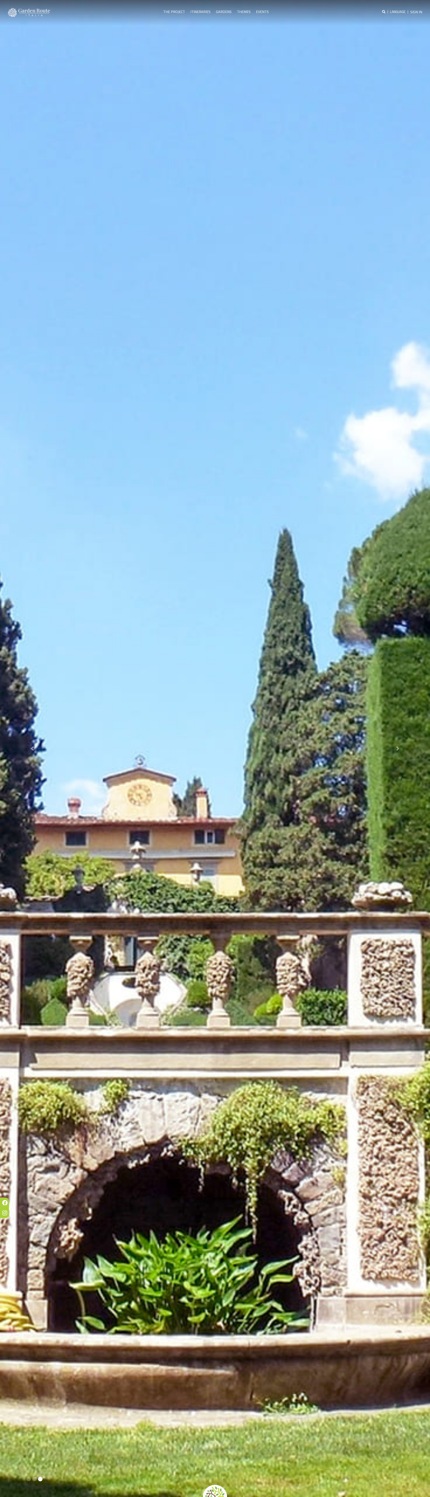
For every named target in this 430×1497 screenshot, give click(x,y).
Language (398, 11)
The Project (174, 11)
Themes (244, 11)
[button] (32, 748)
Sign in (416, 12)
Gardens (224, 11)
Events (262, 11)
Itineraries (200, 11)
